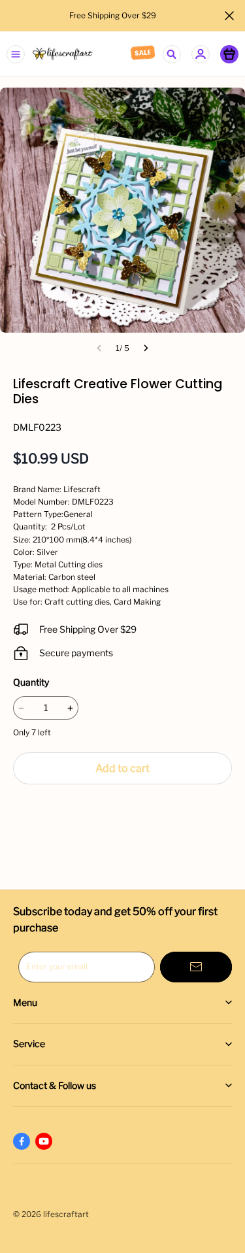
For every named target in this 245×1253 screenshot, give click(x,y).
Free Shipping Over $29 (113, 15)
